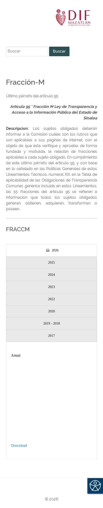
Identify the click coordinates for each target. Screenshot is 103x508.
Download (19, 445)
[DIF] (51, 17)
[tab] (51, 250)
